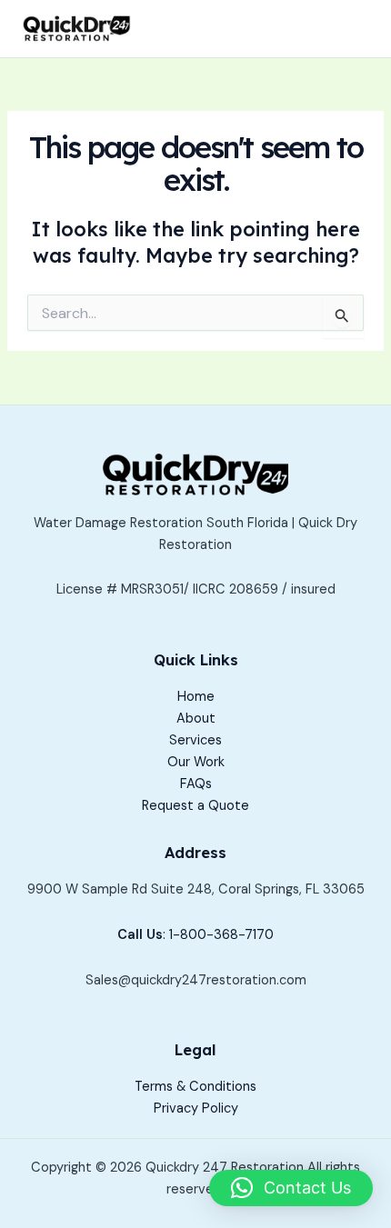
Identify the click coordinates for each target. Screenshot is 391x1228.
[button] (291, 1188)
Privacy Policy (196, 1108)
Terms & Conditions (195, 1086)
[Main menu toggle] (349, 29)
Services (195, 740)
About (196, 718)
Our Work (196, 762)
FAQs (196, 784)
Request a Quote (195, 805)
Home (196, 696)
